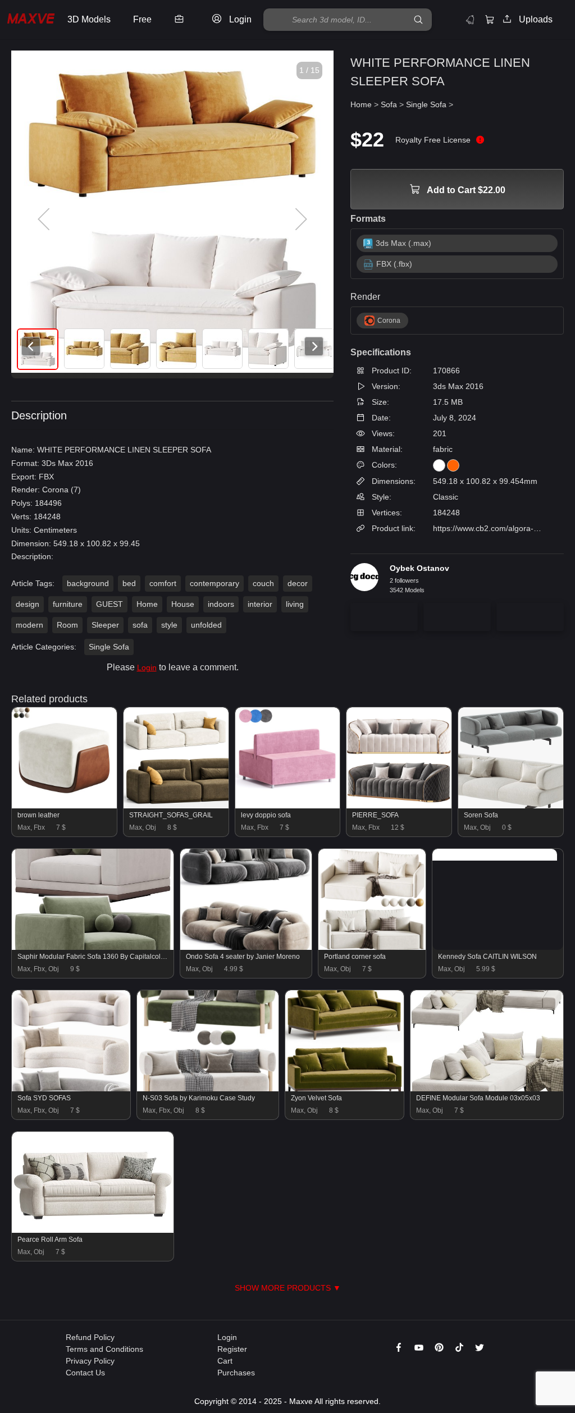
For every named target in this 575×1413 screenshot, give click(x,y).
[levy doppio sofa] (287, 805)
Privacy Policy (90, 1360)
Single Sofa (109, 646)
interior (260, 604)
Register (232, 1349)
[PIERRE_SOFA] (398, 805)
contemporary (214, 583)
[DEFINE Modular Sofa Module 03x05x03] (486, 1088)
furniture (68, 604)
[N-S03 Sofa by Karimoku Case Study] (207, 1088)
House (182, 604)
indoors (221, 604)
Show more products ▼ (288, 1287)
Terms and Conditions (104, 1349)
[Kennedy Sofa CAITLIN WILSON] (494, 854)
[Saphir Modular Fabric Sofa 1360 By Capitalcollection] (93, 947)
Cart (224, 1360)
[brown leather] (64, 805)
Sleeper (105, 624)
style (169, 624)
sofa (140, 624)
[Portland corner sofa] (372, 947)
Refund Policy (90, 1337)
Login (147, 667)
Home (147, 604)
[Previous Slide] (44, 219)
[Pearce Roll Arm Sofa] (93, 1229)
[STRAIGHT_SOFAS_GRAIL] (176, 805)
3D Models (89, 19)
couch (263, 583)
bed (129, 583)
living (295, 604)
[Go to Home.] (31, 20)
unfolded (206, 624)
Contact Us (85, 1372)
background (88, 583)
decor (298, 583)
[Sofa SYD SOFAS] (71, 1088)
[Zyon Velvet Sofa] (344, 1088)
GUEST (109, 604)
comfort (162, 583)
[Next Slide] (299, 219)
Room (67, 624)
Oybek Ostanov (419, 568)
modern (29, 624)
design (27, 604)
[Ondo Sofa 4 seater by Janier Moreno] (246, 947)
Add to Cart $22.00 (465, 190)
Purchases (236, 1372)
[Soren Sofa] (510, 805)
